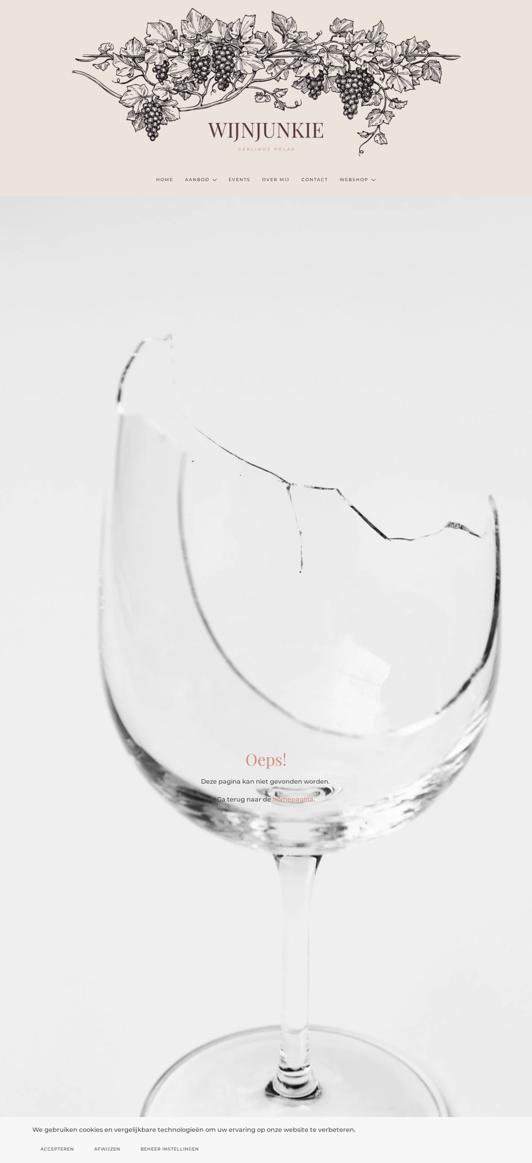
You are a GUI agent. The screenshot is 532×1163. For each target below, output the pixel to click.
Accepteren (57, 1149)
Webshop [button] (354, 179)
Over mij (276, 179)
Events (239, 179)
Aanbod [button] (197, 179)
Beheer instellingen (170, 1149)
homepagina (293, 799)
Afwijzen (107, 1149)
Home (164, 179)
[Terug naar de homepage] (266, 82)
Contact (314, 179)
